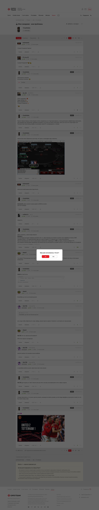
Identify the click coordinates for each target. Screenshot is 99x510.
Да (45, 256)
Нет (53, 256)
